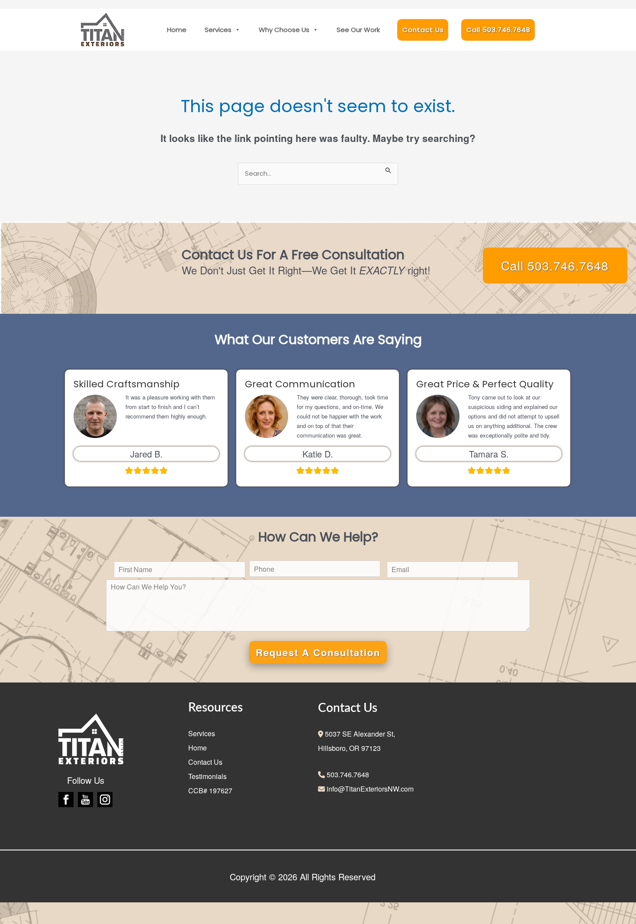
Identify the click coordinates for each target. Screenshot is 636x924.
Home (176, 29)
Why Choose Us (284, 29)
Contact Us (423, 29)
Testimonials (207, 776)
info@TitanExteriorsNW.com (369, 789)
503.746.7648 (347, 774)
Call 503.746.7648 (498, 29)
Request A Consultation (318, 652)
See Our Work (358, 29)
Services (218, 29)
